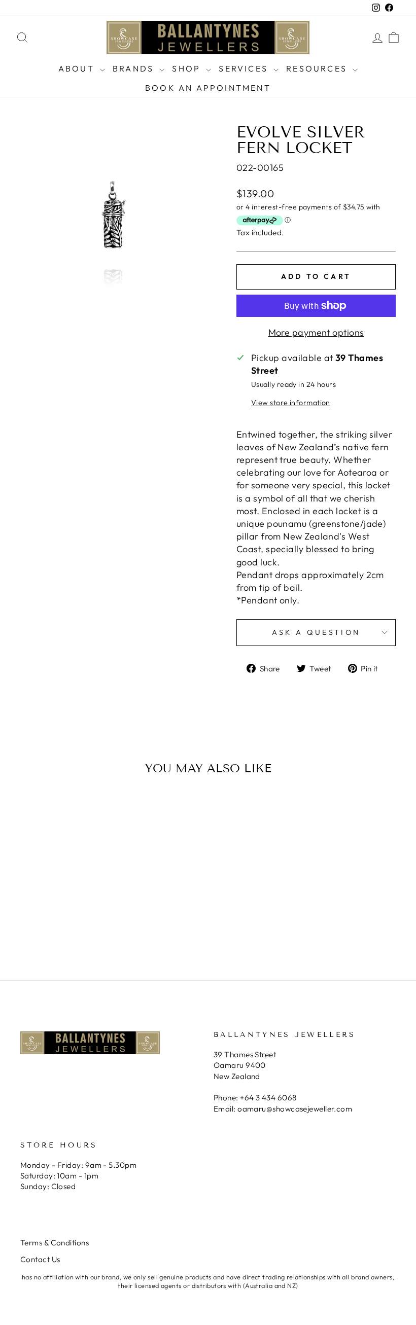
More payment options (316, 332)
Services (245, 68)
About (77, 68)
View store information (290, 402)
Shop (187, 68)
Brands (135, 68)
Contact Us (40, 1259)
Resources (318, 68)
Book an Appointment (208, 88)
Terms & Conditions (54, 1242)
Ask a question (316, 632)
